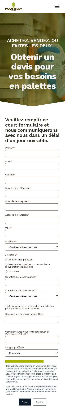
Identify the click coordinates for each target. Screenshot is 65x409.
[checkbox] (31, 265)
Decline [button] (39, 401)
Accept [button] (25, 401)
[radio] (31, 259)
